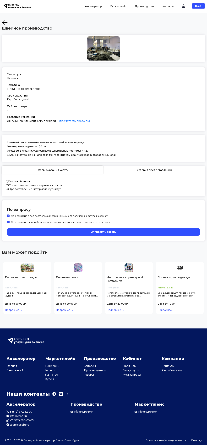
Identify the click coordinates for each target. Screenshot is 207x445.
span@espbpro (19, 424)
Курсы (49, 379)
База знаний (14, 370)
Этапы (53, 170)
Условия (154, 170)
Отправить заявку (103, 231)
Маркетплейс (118, 6)
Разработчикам (172, 370)
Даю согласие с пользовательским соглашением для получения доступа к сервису (59, 216)
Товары (89, 374)
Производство (144, 6)
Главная (11, 366)
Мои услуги (131, 370)
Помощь (196, 440)
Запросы (90, 366)
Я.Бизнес (51, 374)
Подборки (52, 366)
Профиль (129, 366)
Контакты (168, 6)
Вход (198, 6)
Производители (95, 370)
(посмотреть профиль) (74, 121)
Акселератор (93, 6)
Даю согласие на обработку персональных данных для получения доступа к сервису (60, 222)
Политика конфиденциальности (166, 440)
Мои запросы (132, 374)
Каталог (50, 370)
